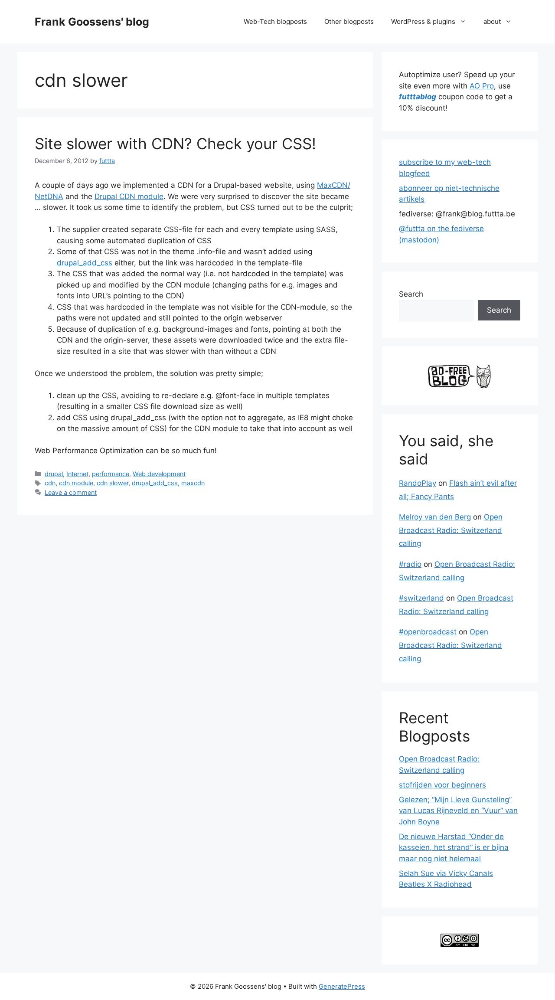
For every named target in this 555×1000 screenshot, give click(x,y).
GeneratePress (342, 986)
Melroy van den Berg (435, 517)
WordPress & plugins (423, 21)
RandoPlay (417, 483)
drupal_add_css (84, 262)
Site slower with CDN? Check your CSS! (175, 143)
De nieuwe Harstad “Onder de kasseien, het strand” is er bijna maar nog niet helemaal (454, 847)
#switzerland (421, 598)
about (492, 21)
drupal (54, 473)
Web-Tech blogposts (275, 21)
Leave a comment (71, 492)
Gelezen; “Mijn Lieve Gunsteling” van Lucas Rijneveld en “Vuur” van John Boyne (458, 810)
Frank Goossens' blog (92, 21)
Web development (159, 473)
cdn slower (112, 483)
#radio (410, 564)
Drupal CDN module (129, 196)
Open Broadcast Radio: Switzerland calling (451, 530)
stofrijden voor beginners (442, 785)
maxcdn (193, 483)
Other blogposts (349, 21)
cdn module (76, 483)
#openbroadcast (428, 631)
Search (411, 294)
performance (110, 473)
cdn (50, 483)
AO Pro (482, 86)
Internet (77, 473)
